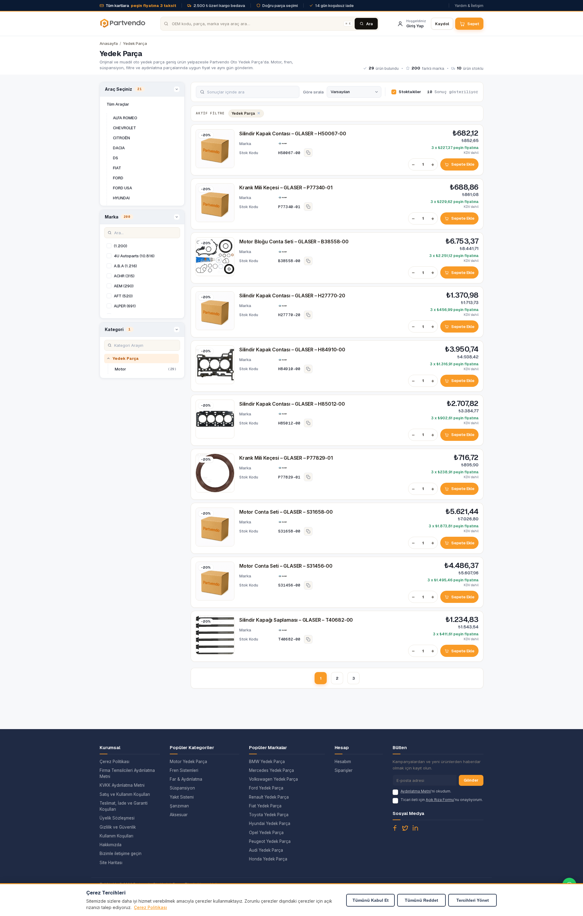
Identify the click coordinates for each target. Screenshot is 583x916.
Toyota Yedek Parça (268, 814)
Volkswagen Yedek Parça (273, 779)
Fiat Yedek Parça (265, 805)
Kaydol (442, 23)
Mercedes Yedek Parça (271, 770)
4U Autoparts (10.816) (134, 256)
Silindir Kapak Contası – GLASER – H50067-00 (292, 133)
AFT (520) (123, 296)
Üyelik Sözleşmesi (117, 818)
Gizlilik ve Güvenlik (118, 827)
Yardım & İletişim (469, 5)
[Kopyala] (308, 152)
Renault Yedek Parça (269, 797)
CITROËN (121, 137)
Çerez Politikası (114, 761)
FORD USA (122, 188)
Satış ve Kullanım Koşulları (125, 794)
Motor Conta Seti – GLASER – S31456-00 (285, 566)
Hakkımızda (110, 844)
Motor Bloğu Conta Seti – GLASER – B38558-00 (294, 241)
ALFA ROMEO (125, 117)
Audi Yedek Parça (266, 850)
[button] (142, 89)
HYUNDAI (121, 198)
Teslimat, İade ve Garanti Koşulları (124, 806)
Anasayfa (109, 43)
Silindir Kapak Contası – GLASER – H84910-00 (292, 349)
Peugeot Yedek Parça (270, 841)
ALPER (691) (125, 306)
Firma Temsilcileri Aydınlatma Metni (127, 773)
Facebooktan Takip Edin (394, 828)
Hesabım (343, 761)
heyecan (405, 828)
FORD (118, 178)
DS (115, 158)
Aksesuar (179, 814)
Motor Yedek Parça (188, 761)
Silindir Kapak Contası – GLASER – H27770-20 (292, 295)
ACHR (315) (124, 276)
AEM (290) (124, 286)
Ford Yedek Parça (266, 788)
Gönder (471, 780)
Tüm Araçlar (118, 104)
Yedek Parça (135, 43)
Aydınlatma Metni (416, 791)
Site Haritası (111, 862)
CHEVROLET (124, 127)
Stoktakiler (410, 91)
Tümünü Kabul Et (371, 900)
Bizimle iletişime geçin (120, 853)
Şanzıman (179, 805)
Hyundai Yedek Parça (269, 823)
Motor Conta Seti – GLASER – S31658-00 (286, 512)
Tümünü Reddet (421, 900)
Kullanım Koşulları (116, 835)
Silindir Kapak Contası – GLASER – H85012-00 (292, 404)
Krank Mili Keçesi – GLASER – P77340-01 (285, 187)
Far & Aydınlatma (186, 779)
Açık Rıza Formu (440, 799)
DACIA (119, 147)
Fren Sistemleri (184, 770)
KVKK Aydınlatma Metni (122, 785)
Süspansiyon (182, 788)
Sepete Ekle (462, 164)
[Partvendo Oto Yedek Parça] (122, 24)
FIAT (117, 168)
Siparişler (344, 770)
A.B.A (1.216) (125, 266)
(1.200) (120, 245)
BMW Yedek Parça (267, 761)
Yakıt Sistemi (182, 797)
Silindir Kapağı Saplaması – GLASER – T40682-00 (296, 620)
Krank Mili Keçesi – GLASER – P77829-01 (286, 458)
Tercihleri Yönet (472, 900)
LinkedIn (415, 828)
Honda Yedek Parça (268, 859)
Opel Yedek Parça (266, 832)
